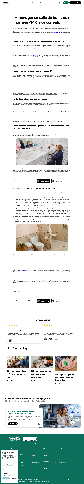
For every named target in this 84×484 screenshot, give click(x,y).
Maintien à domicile (35, 459)
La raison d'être (58, 459)
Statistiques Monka (23, 459)
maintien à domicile (23, 48)
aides (47, 289)
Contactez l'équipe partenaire (30, 440)
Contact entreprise (46, 452)
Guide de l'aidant (35, 452)
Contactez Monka (29, 437)
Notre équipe (57, 454)
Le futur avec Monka (58, 465)
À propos (56, 451)
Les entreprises (46, 464)
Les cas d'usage (23, 457)
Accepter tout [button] (6, 478)
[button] (24, 2)
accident (34, 55)
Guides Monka (34, 466)
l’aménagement (37, 168)
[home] (6, 3)
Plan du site (22, 465)
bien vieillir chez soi (58, 32)
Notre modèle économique (59, 456)
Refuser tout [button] (13, 478)
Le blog (21, 462)
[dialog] (9, 466)
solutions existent (24, 270)
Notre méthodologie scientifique (61, 462)
